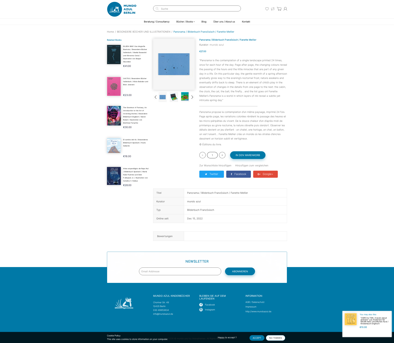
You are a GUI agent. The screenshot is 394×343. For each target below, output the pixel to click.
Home (110, 31)
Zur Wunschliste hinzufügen (215, 165)
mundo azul (217, 44)
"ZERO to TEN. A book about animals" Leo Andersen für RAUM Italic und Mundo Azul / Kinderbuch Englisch (374, 321)
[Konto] (285, 9)
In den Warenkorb (248, 155)
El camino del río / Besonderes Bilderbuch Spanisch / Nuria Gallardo (135, 143)
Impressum (250, 306)
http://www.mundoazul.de (258, 311)
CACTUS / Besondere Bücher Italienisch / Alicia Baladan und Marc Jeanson (135, 81)
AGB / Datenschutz (254, 302)
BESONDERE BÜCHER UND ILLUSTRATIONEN (143, 31)
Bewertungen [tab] (165, 236)
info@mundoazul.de (163, 314)
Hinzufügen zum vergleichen (251, 165)
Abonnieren (240, 271)
